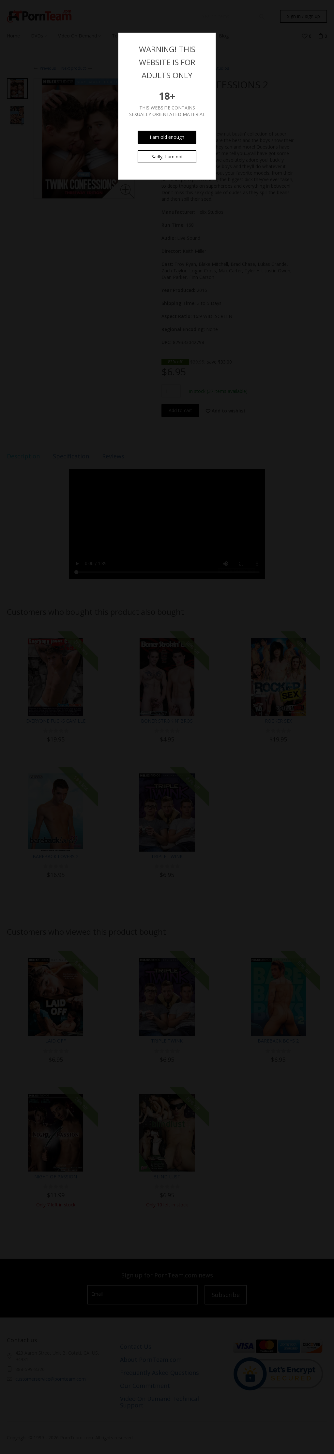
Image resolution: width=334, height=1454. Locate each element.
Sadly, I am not (167, 156)
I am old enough (167, 137)
